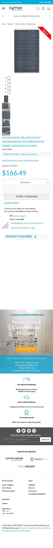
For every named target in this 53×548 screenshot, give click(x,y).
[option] (26, 51)
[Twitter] (24, 431)
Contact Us (33, 491)
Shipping (32, 485)
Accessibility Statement (37, 494)
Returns (31, 488)
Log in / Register (7, 485)
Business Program (8, 491)
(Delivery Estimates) (9, 166)
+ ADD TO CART (26, 189)
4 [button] (9, 88)
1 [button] (9, 78)
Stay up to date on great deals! (26, 435)
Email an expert (18, 216)
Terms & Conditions (28, 528)
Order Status (6, 488)
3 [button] (9, 85)
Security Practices (22, 530)
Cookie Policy (8, 530)
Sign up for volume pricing (12, 2)
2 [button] (9, 81)
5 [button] (9, 92)
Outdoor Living (20, 24)
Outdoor (10, 24)
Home (4, 24)
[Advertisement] (26, 275)
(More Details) (31, 154)
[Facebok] (18, 431)
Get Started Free (26, 349)
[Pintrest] (29, 431)
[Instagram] (34, 431)
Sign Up (45, 439)
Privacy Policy (44, 528)
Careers (5, 503)
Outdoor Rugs (31, 24)
